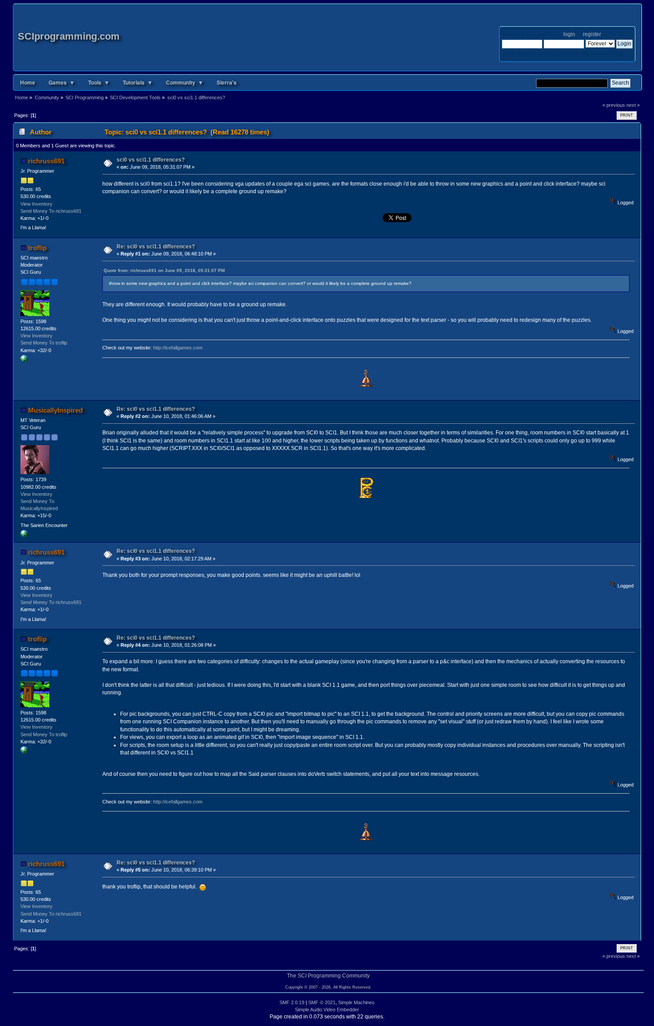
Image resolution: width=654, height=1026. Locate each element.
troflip (37, 247)
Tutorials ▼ (138, 82)
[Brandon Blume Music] (24, 535)
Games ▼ (61, 82)
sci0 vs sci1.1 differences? (151, 160)
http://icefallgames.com (177, 347)
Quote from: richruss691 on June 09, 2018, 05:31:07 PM (164, 270)
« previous (613, 105)
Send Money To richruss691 (50, 211)
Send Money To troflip (43, 342)
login (569, 34)
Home (27, 82)
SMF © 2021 (321, 1002)
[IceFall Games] (24, 360)
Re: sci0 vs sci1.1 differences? (156, 246)
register (592, 34)
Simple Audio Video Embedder (327, 1009)
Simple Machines (356, 1002)
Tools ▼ (98, 82)
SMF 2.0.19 (291, 1002)
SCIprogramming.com (69, 36)
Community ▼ (184, 82)
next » (633, 105)
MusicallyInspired (55, 410)
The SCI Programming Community (328, 976)
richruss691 (46, 161)
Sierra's (227, 82)
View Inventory (36, 204)
